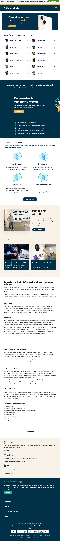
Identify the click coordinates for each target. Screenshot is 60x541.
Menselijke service (44, 525)
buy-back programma (10, 377)
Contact (6, 451)
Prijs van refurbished (31, 525)
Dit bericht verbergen (53, 1)
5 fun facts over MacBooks (42, 263)
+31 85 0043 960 (9, 474)
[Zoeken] (52, 8)
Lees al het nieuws (9, 240)
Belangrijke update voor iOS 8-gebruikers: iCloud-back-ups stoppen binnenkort (15, 264)
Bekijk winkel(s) (38, 229)
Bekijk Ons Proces (30, 199)
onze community (45, 329)
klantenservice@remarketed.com (15, 461)
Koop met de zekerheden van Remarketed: (30, 524)
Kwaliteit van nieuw (17, 525)
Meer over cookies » (30, 3)
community (32, 410)
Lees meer (19, 111)
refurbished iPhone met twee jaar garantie (31, 392)
